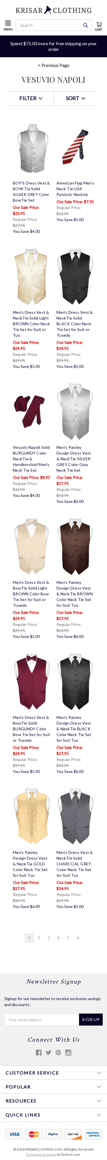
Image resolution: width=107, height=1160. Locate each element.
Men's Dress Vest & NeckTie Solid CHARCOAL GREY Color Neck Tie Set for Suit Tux (74, 864)
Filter (28, 98)
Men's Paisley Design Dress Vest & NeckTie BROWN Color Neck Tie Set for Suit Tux (74, 594)
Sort (73, 98)
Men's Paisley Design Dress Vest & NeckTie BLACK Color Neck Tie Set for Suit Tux (74, 729)
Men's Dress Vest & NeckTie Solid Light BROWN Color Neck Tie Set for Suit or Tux (31, 324)
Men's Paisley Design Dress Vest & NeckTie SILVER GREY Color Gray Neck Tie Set (73, 459)
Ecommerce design (41, 1154)
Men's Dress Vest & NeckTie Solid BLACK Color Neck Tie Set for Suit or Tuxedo (74, 324)
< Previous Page (53, 65)
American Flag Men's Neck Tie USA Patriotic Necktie (75, 189)
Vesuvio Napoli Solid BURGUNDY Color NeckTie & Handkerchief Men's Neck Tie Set (31, 459)
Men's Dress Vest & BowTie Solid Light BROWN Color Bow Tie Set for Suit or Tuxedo (31, 594)
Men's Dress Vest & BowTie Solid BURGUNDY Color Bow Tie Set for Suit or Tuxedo (31, 729)
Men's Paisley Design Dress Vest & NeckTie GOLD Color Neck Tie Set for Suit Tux (30, 864)
